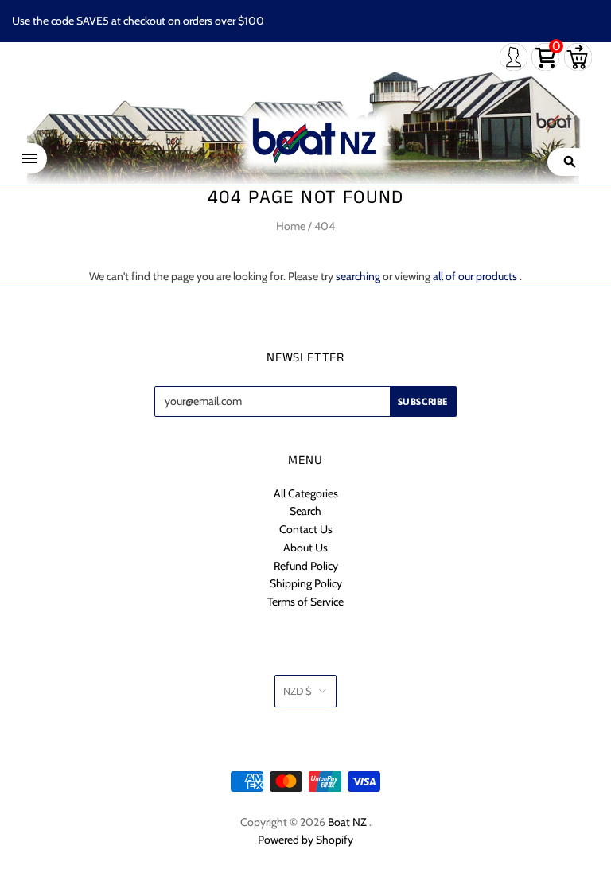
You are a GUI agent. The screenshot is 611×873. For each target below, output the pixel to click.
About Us (305, 547)
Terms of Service (305, 601)
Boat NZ (347, 822)
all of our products (475, 276)
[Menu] (29, 158)
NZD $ (297, 690)
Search (305, 511)
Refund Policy (306, 566)
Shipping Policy (306, 583)
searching (358, 276)
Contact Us (306, 529)
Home (291, 226)
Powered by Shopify (305, 839)
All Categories (306, 493)
